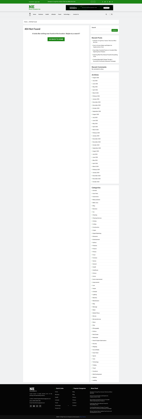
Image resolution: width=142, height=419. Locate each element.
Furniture (95, 258)
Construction (96, 227)
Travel (59, 14)
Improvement (96, 282)
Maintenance (96, 300)
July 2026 (95, 80)
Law (94, 285)
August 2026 (96, 77)
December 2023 (96, 175)
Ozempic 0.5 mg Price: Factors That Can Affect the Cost (61, 1)
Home (34, 14)
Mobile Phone (96, 313)
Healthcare (95, 270)
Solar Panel (95, 352)
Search (94, 27)
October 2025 (96, 108)
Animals (95, 190)
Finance (95, 248)
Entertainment (96, 239)
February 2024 (96, 169)
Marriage (95, 307)
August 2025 (96, 114)
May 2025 (95, 123)
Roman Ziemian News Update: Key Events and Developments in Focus (101, 412)
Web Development (97, 374)
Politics (95, 331)
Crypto (94, 230)
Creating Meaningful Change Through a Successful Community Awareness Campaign (101, 408)
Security (95, 343)
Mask (94, 310)
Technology (66, 14)
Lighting (95, 294)
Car (93, 212)
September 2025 (97, 111)
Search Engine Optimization (99, 340)
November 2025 (97, 105)
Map (94, 303)
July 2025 (95, 117)
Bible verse (95, 202)
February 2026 (96, 96)
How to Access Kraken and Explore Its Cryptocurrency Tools (99, 396)
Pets (94, 325)
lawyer (94, 288)
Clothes (95, 221)
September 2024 (97, 148)
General (95, 264)
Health (47, 14)
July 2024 (95, 154)
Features (95, 245)
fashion (94, 242)
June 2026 (95, 83)
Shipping (95, 346)
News (94, 322)
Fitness (94, 251)
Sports (94, 356)
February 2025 (96, 132)
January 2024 (96, 172)
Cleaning (95, 215)
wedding (95, 380)
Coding (94, 224)
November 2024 (97, 142)
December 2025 (96, 102)
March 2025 (96, 129)
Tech (94, 359)
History (94, 273)
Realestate (95, 337)
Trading (94, 365)
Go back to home (56, 39)
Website (95, 377)
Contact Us (76, 14)
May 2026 (95, 86)
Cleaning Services (97, 218)
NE (31, 6)
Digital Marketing (97, 233)
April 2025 (95, 126)
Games (94, 261)
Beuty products (96, 199)
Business (41, 14)
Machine (95, 297)
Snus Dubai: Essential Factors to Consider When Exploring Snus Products (100, 400)
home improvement (97, 279)
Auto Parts (95, 193)
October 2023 (96, 181)
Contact (74, 402)
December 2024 (96, 139)
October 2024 (96, 145)
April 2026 (95, 90)
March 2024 (96, 166)
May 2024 (95, 160)
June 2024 (95, 157)
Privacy (74, 397)
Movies (94, 316)
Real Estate (95, 334)
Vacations (95, 371)
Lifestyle (53, 14)
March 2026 (96, 93)
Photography (96, 328)
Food (94, 254)
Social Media (96, 349)
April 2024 (95, 163)
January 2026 (96, 99)
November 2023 (97, 178)
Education (95, 236)
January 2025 (96, 136)
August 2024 (96, 151)
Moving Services (97, 319)
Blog (94, 205)
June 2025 (95, 120)
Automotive (96, 196)
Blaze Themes (83, 416)
